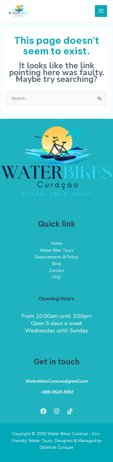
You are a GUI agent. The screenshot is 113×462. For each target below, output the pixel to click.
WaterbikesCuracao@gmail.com (56, 381)
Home (56, 243)
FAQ (56, 277)
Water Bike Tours (57, 250)
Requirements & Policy (56, 257)
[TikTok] (70, 411)
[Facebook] (43, 411)
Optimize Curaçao (56, 447)
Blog (56, 264)
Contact (56, 270)
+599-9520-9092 (56, 392)
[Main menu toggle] (101, 11)
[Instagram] (57, 411)
